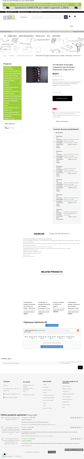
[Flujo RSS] (32, 415)
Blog (63, 407)
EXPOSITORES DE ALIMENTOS (12, 71)
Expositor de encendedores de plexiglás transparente (34, 422)
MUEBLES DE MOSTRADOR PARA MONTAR (11, 88)
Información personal (28, 385)
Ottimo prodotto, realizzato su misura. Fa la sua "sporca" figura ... (37, 436)
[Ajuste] (71, 17)
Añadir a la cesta (63, 98)
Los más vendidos (47, 390)
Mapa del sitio (65, 402)
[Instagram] (52, 452)
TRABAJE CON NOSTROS (68, 394)
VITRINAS (6, 103)
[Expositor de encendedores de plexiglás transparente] (11, 418)
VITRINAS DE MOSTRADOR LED (12, 96)
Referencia (55, 80)
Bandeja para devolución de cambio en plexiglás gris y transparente (71, 213)
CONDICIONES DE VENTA (49, 398)
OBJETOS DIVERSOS (9, 80)
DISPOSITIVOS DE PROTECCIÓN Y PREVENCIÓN (12, 115)
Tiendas (45, 392)
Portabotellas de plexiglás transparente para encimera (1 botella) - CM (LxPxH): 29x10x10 (29, 305)
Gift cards (11, 128)
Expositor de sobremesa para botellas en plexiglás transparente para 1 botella (71, 141)
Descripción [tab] (39, 234)
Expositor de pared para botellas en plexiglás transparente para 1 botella (70, 170)
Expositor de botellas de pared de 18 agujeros (58, 304)
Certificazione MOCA (67, 399)
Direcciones (26, 390)
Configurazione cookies (29, 394)
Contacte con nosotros (48, 395)
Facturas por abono (28, 388)
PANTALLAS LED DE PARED (11, 98)
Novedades (46, 387)
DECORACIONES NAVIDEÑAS (11, 112)
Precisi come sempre (26, 445)
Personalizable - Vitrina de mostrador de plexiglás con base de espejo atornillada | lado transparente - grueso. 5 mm (50, 443)
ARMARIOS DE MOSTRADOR (11, 91)
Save (55, 108)
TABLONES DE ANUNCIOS (11, 101)
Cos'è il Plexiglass (66, 396)
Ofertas (45, 384)
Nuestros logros (66, 404)
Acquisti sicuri (65, 391)
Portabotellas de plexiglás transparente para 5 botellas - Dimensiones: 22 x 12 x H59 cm (44, 305)
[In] (54, 452)
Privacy (44, 403)
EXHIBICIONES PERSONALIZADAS (9, 68)
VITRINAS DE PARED (9, 93)
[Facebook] (49, 452)
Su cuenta (26, 382)
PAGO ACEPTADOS (47, 408)
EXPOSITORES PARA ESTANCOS (12, 73)
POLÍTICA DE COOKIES (48, 400)
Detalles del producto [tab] (59, 234)
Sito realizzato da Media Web (32, 452)
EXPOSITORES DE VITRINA (11, 76)
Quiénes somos (66, 386)
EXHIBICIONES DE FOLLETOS (11, 78)
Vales (24, 391)
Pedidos (25, 386)
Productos (7, 64)
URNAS (6, 105)
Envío (44, 405)
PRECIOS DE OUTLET (9, 118)
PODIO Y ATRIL (8, 110)
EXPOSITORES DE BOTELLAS (11, 107)
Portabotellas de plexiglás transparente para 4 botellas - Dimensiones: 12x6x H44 (74, 305)
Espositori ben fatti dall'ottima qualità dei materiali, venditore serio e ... (38, 424)
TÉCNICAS (6, 85)
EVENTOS (6, 83)
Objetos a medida (66, 389)
